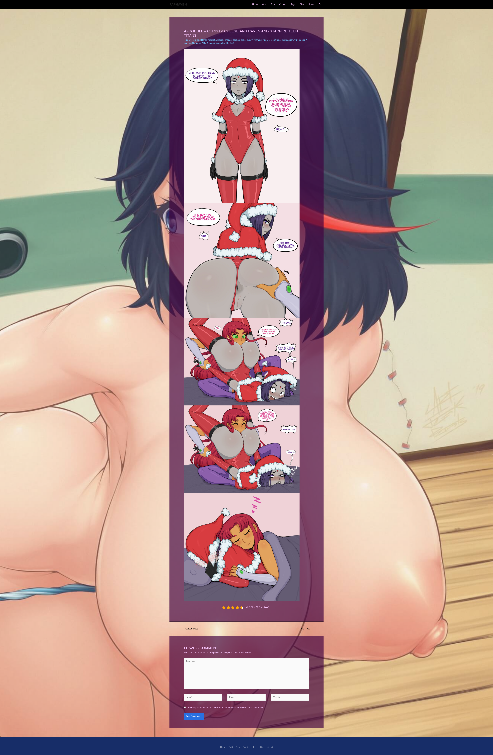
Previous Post (189, 628)
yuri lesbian (299, 40)
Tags (293, 4)
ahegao (228, 40)
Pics (273, 4)
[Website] (290, 697)
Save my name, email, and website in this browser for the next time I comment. (226, 707)
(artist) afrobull (216, 40)
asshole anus (239, 40)
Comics (283, 4)
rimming (258, 40)
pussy (250, 40)
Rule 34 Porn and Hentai (195, 40)
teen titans (276, 40)
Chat (302, 4)
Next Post (306, 628)
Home (255, 4)
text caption (287, 40)
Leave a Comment (192, 43)
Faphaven (178, 4)
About (311, 4)
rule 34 (266, 40)
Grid (264, 4)
